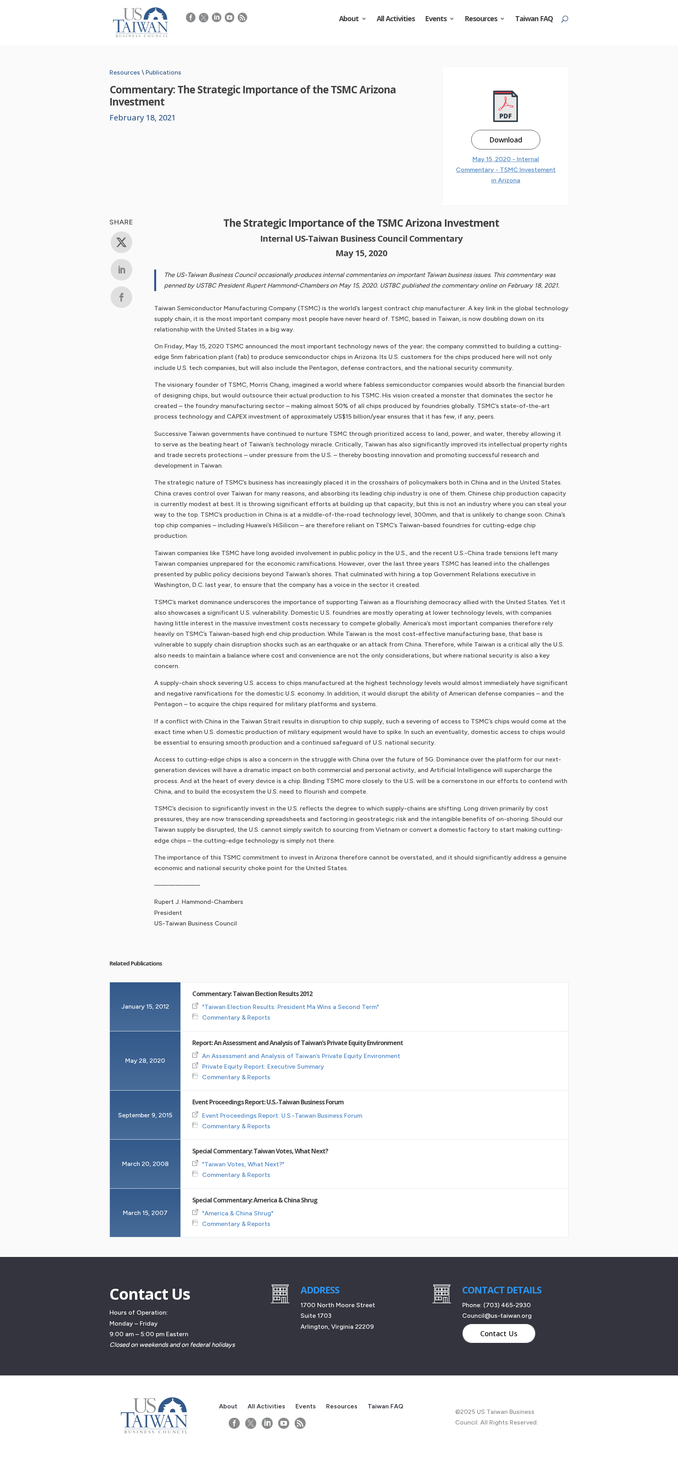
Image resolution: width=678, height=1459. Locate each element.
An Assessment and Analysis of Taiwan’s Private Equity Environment (301, 1056)
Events (436, 19)
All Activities (396, 19)
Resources (481, 19)
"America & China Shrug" (237, 1213)
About (349, 19)
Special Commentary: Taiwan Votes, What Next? (260, 1151)
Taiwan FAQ (534, 19)
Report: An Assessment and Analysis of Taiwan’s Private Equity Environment (297, 1042)
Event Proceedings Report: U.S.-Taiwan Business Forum (268, 1102)
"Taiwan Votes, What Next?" (243, 1164)
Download (505, 139)
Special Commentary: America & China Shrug (254, 1200)
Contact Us (499, 1333)
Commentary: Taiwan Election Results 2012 (252, 993)
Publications (163, 72)
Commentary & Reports (236, 1017)
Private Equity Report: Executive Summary (263, 1066)
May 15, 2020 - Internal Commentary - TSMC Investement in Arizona (506, 169)
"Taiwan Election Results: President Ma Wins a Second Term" (290, 1007)
